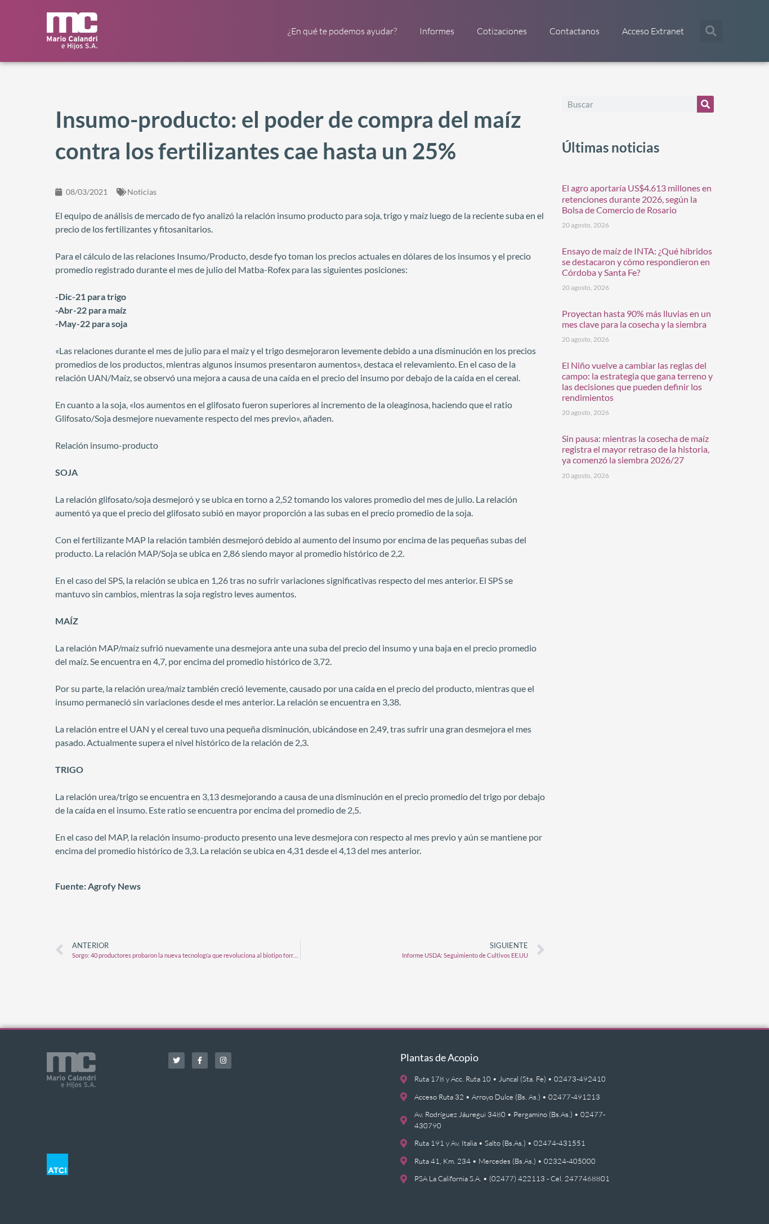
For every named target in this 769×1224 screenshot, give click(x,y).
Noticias (142, 191)
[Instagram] (223, 1060)
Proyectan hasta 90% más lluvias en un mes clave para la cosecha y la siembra (636, 318)
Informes (436, 31)
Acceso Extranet (653, 31)
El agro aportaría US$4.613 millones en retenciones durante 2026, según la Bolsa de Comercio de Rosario (637, 198)
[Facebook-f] (200, 1060)
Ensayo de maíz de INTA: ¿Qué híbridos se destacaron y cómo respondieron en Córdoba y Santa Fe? (637, 261)
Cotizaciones (502, 31)
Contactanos (574, 31)
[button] (711, 31)
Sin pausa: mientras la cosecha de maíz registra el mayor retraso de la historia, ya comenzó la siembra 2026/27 (635, 449)
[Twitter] (176, 1060)
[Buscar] (705, 104)
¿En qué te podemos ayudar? (342, 31)
